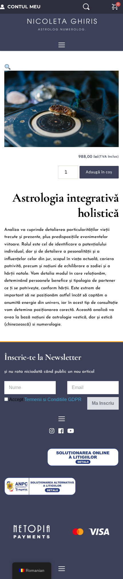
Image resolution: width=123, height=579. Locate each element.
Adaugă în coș (99, 172)
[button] (61, 44)
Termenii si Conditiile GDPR (53, 399)
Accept (45, 399)
